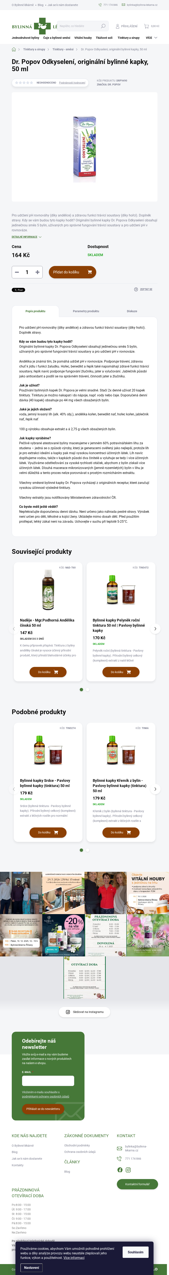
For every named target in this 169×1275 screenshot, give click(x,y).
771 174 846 (133, 1158)
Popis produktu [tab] (35, 311)
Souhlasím (135, 1252)
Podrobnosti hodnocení (72, 82)
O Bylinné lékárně (23, 5)
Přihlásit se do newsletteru (43, 1109)
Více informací (73, 1258)
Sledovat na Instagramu (88, 1012)
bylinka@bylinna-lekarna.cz (136, 1148)
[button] (81, 689)
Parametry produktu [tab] (86, 311)
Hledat (103, 26)
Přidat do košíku (66, 272)
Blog (40, 5)
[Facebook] (120, 1169)
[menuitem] (26, 38)
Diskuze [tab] (132, 311)
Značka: (109, 84)
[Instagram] (128, 1169)
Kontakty (17, 1165)
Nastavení (31, 1268)
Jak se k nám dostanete (63, 5)
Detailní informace (24, 236)
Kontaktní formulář (137, 1184)
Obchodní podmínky (77, 1145)
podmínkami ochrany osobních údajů (45, 1096)
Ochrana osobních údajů (80, 1151)
